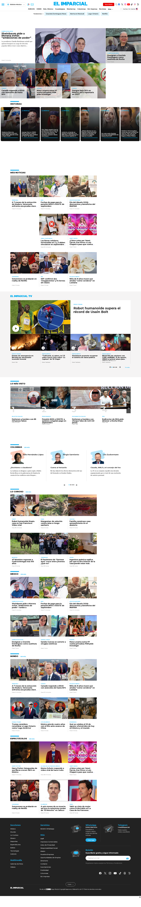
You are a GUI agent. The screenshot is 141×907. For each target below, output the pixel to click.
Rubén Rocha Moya (7, 31)
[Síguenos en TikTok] (131, 4)
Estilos (12, 848)
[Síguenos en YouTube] (128, 4)
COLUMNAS (16, 447)
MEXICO (14, 574)
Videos (12, 867)
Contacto (43, 864)
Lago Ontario (93, 14)
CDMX (39, 9)
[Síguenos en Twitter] (122, 4)
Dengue (74, 88)
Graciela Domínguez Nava (56, 14)
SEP (42, 276)
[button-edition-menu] (121, 9)
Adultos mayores (75, 200)
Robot (14, 519)
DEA (103, 416)
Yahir (71, 804)
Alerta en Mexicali (77, 14)
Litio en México (45, 722)
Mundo (13, 832)
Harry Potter (16, 766)
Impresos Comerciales (48, 842)
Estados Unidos (74, 276)
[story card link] (70, 45)
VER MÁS (27, 447)
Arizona (72, 519)
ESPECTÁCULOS (18, 738)
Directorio (44, 861)
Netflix (105, 14)
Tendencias (44, 557)
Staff (42, 839)
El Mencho (44, 804)
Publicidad (44, 870)
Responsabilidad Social (49, 848)
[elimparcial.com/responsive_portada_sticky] (140, 897)
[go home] (17, 887)
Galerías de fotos (16, 864)
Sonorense (15, 276)
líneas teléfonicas (46, 238)
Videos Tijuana (77, 304)
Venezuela (15, 200)
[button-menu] (3, 4)
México (13, 829)
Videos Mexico (46, 353)
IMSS (42, 200)
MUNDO (14, 656)
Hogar (71, 557)
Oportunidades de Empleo (50, 857)
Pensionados (46, 416)
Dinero (12, 838)
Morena (39, 88)
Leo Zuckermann (111, 455)
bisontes (14, 557)
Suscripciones (45, 867)
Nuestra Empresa (47, 854)
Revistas (102, 9)
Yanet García (74, 238)
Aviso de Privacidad (47, 845)
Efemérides (73, 722)
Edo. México (48, 9)
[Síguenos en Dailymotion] (138, 4)
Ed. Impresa (92, 9)
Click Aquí (91, 840)
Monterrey (71, 9)
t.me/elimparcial (124, 827)
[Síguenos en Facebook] (119, 4)
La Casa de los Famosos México (50, 766)
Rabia (42, 519)
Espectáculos (15, 844)
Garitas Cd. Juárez (129, 9)
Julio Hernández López (33, 455)
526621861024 (91, 827)
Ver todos (127, 367)
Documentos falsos (79, 416)
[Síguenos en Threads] (134, 4)
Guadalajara (60, 9)
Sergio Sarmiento (71, 455)
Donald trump (16, 722)
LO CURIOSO (16, 491)
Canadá (4, 88)
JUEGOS (31, 9)
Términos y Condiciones (114, 863)
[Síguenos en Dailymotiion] (129, 873)
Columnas (81, 9)
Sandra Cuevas (45, 639)
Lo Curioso (14, 835)
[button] (128, 408)
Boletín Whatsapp (47, 829)
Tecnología (14, 851)
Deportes (14, 841)
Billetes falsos (17, 416)
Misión (42, 851)
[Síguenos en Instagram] (125, 4)
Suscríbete (108, 4)
